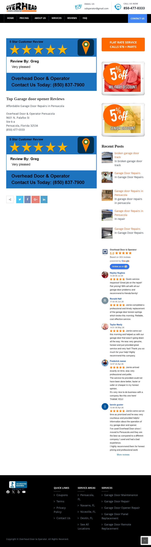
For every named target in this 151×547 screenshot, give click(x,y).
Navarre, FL (87, 505)
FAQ (85, 18)
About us (40, 18)
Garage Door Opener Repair (122, 507)
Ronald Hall (116, 298)
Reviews (72, 18)
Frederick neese (118, 360)
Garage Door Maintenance (121, 495)
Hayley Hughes (117, 272)
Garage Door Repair (116, 501)
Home (10, 18)
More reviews (123, 454)
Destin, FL (86, 518)
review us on (118, 266)
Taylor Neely (116, 324)
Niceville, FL (88, 511)
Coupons (62, 495)
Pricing (24, 18)
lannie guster (116, 404)
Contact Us (63, 518)
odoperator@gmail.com (96, 8)
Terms (60, 501)
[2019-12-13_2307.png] (51, 161)
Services (56, 18)
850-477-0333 (134, 8)
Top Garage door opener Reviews (35, 98)
